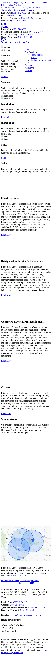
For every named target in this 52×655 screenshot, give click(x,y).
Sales (3, 157)
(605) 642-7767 (14, 15)
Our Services (13, 580)
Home (4, 580)
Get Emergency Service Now (16, 42)
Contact (35, 580)
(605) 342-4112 (19, 13)
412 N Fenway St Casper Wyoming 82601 (20, 7)
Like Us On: (24, 583)
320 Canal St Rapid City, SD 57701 (17, 2)
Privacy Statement (14, 652)
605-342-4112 (19, 575)
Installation (6, 117)
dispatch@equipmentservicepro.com (17, 10)
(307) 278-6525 (26, 18)
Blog (29, 580)
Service (4, 76)
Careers (23, 580)
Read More (6, 235)
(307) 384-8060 (18, 20)
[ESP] (4, 26)
